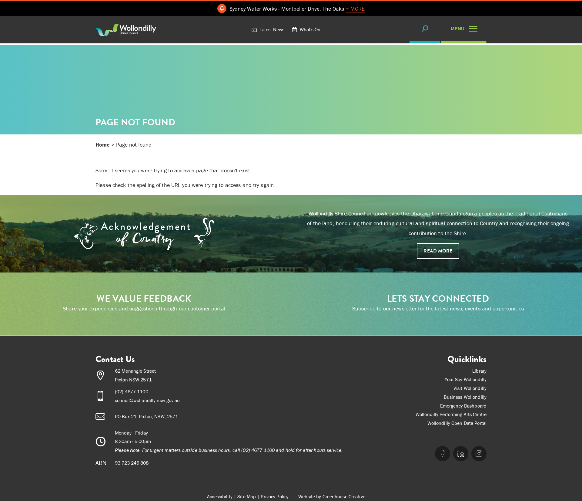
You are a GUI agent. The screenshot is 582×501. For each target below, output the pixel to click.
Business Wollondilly (465, 397)
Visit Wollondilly (470, 388)
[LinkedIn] (460, 453)
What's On (309, 29)
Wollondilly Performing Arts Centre (451, 414)
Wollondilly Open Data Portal (457, 423)
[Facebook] (442, 453)
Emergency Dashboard (463, 406)
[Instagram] (479, 453)
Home (102, 144)
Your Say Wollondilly (466, 379)
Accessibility (219, 496)
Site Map (246, 496)
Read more (437, 251)
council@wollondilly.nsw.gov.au (147, 400)
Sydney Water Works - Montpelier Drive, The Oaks (297, 8)
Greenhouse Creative (344, 496)
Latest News (271, 29)
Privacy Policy (275, 496)
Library (479, 371)
